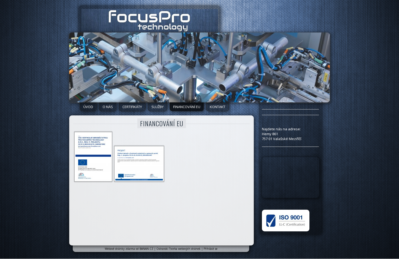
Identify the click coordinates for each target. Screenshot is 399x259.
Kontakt (217, 106)
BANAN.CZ (146, 249)
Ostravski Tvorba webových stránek (178, 249)
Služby (157, 106)
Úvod (88, 106)
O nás (108, 106)
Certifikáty (132, 106)
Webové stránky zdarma (120, 249)
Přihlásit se (210, 249)
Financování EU (186, 106)
